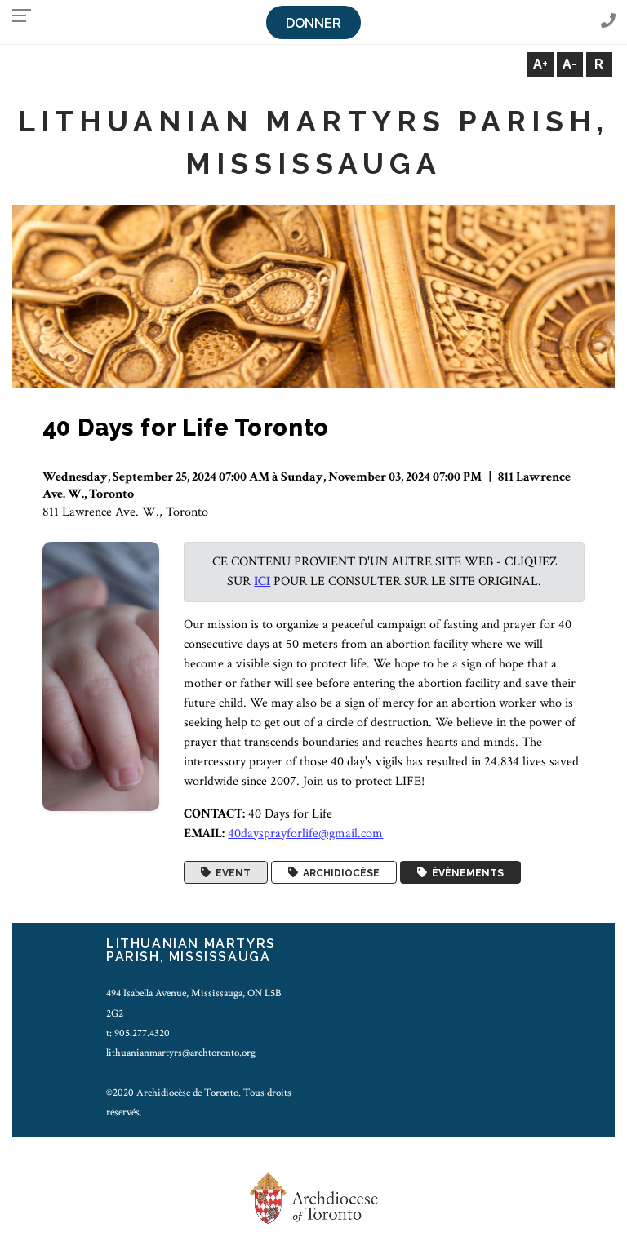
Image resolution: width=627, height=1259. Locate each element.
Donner (313, 23)
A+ (540, 64)
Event (231, 872)
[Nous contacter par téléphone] (608, 21)
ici (262, 581)
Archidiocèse (339, 872)
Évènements (465, 872)
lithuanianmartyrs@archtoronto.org (181, 1052)
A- (570, 64)
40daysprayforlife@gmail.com (305, 833)
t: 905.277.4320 (138, 1033)
